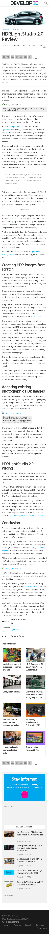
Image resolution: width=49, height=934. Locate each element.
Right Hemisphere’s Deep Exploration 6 (26, 515)
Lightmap (6, 129)
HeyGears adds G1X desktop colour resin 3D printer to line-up (30, 835)
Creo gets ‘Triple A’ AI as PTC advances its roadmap (30, 884)
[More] (30, 57)
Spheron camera (19, 218)
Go (24, 794)
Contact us (40, 925)
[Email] (25, 57)
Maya (33, 547)
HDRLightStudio (14, 126)
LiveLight (37, 316)
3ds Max (40, 547)
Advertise (17, 925)
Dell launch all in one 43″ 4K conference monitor (29, 860)
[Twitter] (8, 57)
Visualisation (17, 29)
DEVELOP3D (36, 45)
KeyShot (5, 550)
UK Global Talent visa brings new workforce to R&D (29, 872)
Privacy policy (42, 928)
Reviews (6, 29)
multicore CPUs (31, 586)
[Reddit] (21, 57)
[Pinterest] (17, 57)
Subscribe (28, 925)
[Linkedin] (12, 57)
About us (7, 925)
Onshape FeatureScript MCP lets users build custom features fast (29, 848)
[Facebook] (4, 57)
